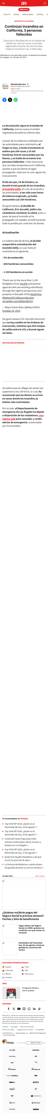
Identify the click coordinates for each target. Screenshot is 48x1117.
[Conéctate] (44, 3)
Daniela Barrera (18, 84)
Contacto (5, 1027)
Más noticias (39, 876)
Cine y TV (7, 14)
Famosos (40, 14)
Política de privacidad (27, 1027)
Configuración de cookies (25, 1030)
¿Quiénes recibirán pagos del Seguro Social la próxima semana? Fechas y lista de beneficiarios (23, 916)
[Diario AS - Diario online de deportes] (24, 3)
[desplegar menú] (3, 3)
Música (16, 14)
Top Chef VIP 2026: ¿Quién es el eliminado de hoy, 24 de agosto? (20, 825)
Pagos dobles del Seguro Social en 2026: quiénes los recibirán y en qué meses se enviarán (32, 929)
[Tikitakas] (24, 9)
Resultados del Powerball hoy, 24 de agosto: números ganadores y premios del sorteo (31, 946)
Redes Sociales (28, 14)
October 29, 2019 (11, 311)
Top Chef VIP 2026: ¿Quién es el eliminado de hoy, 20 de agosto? (20, 833)
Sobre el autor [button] (15, 89)
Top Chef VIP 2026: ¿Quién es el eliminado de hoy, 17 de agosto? (20, 851)
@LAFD (24, 284)
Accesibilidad (40, 1030)
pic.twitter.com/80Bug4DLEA (17, 301)
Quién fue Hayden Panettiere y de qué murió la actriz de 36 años (23, 858)
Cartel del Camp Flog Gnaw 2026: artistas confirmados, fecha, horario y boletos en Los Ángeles (23, 842)
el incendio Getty (11, 189)
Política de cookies (8, 1030)
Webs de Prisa (35, 1043)
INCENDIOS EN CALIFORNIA (24, 21)
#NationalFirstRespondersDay (18, 298)
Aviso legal (14, 1027)
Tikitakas (24, 819)
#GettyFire (35, 294)
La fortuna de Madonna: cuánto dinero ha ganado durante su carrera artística (23, 866)
